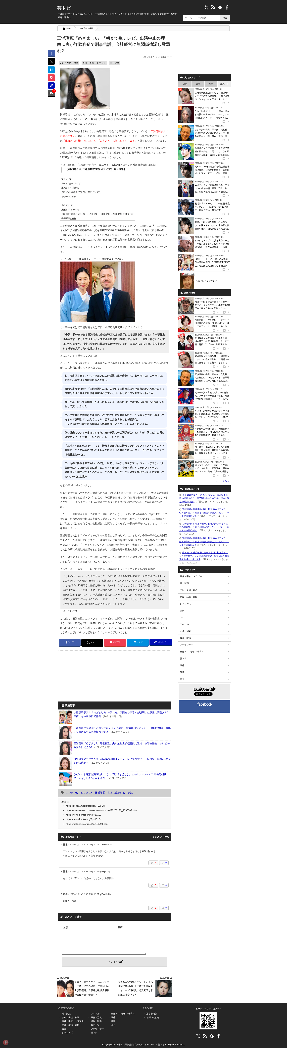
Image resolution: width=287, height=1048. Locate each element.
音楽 (182, 610)
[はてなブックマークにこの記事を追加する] (51, 69)
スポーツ (184, 617)
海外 (182, 679)
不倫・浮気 (185, 631)
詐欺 (130, 792)
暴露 (182, 665)
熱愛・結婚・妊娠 (188, 597)
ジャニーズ (185, 603)
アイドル (184, 624)
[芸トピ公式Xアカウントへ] (198, 1036)
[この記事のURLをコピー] (51, 85)
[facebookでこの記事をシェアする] (51, 53)
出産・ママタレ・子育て (192, 651)
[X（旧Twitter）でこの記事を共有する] (51, 61)
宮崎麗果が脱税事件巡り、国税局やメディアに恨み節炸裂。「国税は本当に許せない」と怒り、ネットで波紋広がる (204, 512)
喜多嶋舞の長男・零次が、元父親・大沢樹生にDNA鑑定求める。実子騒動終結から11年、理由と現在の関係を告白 (204, 498)
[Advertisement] (86, 676)
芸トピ (64, 8)
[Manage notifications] (5, 1042)
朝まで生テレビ (116, 792)
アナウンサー (186, 645)
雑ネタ (183, 658)
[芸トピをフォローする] (206, 7)
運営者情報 (151, 1013)
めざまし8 (86, 792)
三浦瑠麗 (100, 792)
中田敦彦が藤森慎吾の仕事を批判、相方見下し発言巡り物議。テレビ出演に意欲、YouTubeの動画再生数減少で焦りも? (204, 555)
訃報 (182, 672)
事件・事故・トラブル (94, 62)
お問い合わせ (152, 1017)
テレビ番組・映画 (85, 28)
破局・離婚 (185, 638)
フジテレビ (72, 792)
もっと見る (222, 481)
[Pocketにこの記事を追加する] (51, 77)
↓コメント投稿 (161, 836)
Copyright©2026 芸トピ (143, 1044)
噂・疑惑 (114, 62)
